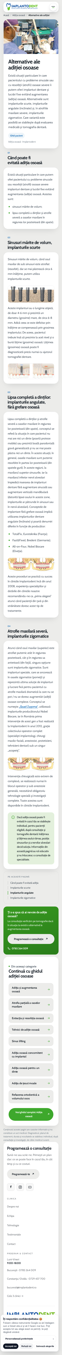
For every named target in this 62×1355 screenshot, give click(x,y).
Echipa (10, 1216)
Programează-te (23, 1174)
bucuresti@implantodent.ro (21, 1287)
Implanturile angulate (22, 892)
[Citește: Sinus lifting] (31, 1041)
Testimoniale (14, 1234)
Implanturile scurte (20, 887)
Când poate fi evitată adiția (24, 882)
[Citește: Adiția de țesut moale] (31, 1083)
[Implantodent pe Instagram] (20, 1187)
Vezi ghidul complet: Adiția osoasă (32, 1114)
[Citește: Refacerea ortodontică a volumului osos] (31, 1096)
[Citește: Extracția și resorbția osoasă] (31, 1018)
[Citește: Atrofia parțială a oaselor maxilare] (31, 1004)
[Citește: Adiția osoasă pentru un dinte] (31, 1069)
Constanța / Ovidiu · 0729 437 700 (26, 1278)
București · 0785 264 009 (21, 1270)
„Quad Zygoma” (28, 706)
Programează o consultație (31, 939)
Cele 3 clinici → (15, 1296)
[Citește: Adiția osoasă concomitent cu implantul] (31, 1054)
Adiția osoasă (18, 15)
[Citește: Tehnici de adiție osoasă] (31, 1029)
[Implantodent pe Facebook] (11, 1187)
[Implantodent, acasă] (22, 7)
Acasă (6, 15)
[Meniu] (53, 7)
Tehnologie (13, 1225)
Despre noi (13, 1206)
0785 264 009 (20, 948)
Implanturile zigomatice (22, 897)
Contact (11, 1244)
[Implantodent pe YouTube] (30, 1187)
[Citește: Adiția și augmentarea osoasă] (31, 989)
